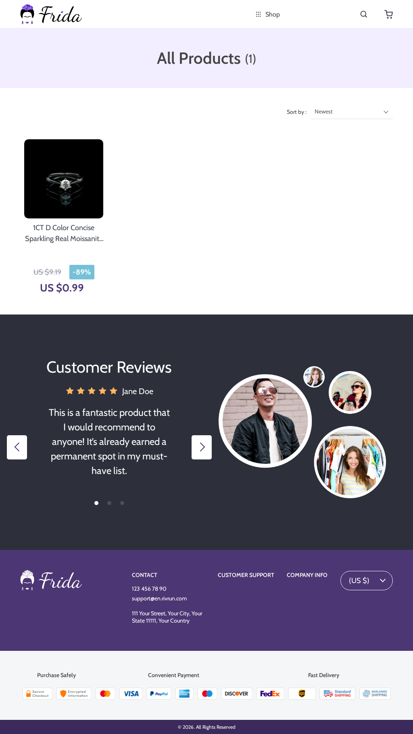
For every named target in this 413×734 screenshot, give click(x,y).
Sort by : (297, 111)
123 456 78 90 (149, 588)
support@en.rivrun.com (159, 598)
